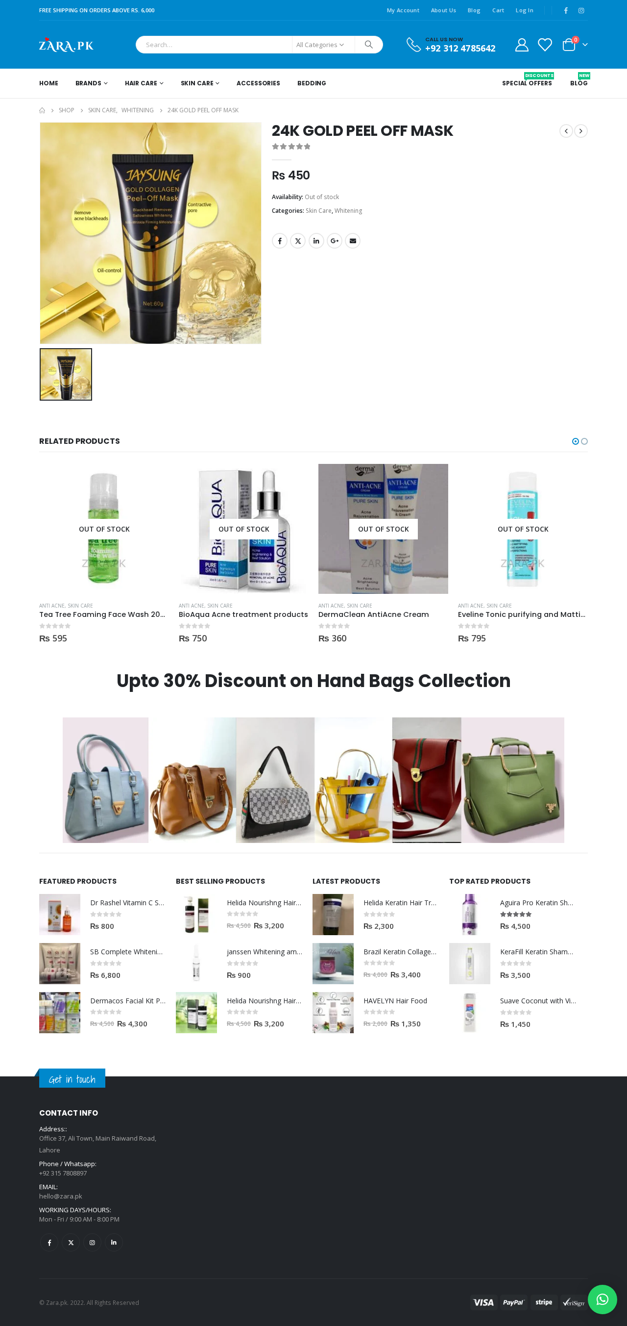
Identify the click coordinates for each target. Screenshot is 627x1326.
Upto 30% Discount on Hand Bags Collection (314, 680)
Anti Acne (52, 605)
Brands (88, 83)
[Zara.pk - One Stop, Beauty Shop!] (66, 44)
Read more (153, 480)
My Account (403, 10)
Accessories (258, 83)
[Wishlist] (545, 44)
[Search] (369, 44)
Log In (524, 10)
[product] (59, 914)
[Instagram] (581, 10)
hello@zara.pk (60, 1196)
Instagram (92, 1242)
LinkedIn (316, 241)
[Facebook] (565, 10)
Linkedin (114, 1242)
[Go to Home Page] (42, 110)
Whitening (348, 210)
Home (48, 83)
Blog (474, 10)
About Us (443, 10)
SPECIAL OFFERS (527, 80)
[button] (575, 441)
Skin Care (197, 83)
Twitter (298, 241)
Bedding (311, 83)
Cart (498, 10)
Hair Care (141, 83)
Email (353, 241)
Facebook (280, 241)
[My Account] (522, 44)
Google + (334, 241)
